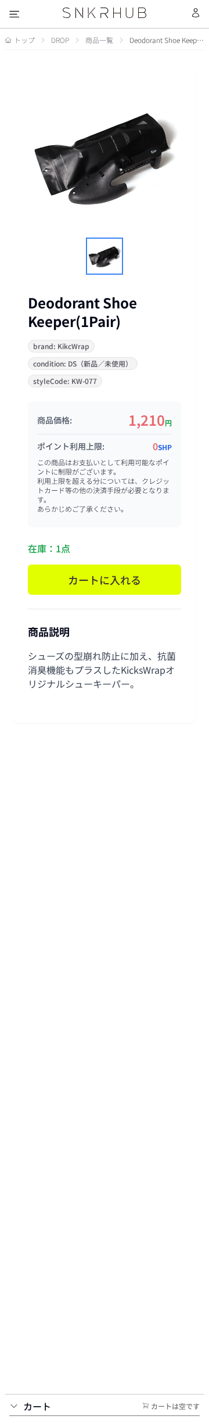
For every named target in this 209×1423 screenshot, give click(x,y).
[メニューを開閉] (14, 14)
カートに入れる (104, 579)
